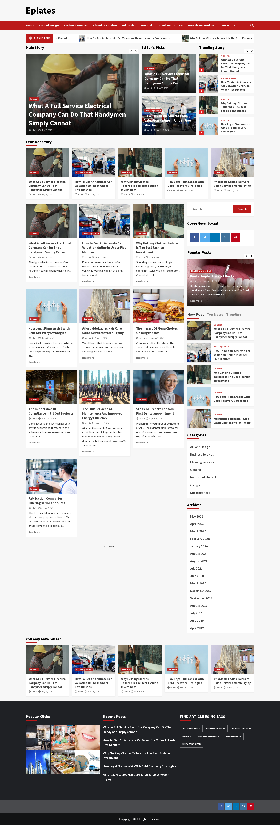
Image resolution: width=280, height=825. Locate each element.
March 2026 (198, 531)
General (146, 25)
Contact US (227, 25)
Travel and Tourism (170, 25)
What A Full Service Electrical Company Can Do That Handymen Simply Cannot (77, 114)
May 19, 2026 (46, 130)
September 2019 (201, 598)
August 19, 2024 (155, 418)
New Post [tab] (195, 314)
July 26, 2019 (208, 281)
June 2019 (197, 620)
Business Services (76, 25)
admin (34, 130)
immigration (198, 485)
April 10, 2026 (163, 130)
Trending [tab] (234, 314)
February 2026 (200, 538)
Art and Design (49, 25)
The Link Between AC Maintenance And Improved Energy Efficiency (102, 413)
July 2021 (196, 568)
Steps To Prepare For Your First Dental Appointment (155, 411)
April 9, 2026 (139, 194)
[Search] (252, 25)
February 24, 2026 (156, 338)
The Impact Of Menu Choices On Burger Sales (157, 330)
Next (111, 546)
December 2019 (200, 590)
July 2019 (196, 613)
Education (129, 25)
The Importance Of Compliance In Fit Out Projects (51, 411)
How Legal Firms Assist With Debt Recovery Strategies (235, 106)
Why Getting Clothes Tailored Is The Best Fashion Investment (185, 38)
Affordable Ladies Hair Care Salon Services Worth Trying (235, 127)
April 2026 (197, 524)
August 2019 (198, 605)
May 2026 (196, 516)
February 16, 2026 (48, 418)
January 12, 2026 (102, 423)
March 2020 (198, 583)
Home (30, 25)
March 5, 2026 (232, 190)
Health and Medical (201, 25)
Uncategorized (153, 110)
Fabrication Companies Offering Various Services (47, 500)
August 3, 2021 (47, 508)
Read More (34, 277)
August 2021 (198, 561)
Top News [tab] (215, 314)
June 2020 (197, 576)
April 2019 (197, 628)
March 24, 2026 (186, 190)
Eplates (40, 10)
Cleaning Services (105, 25)
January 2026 (199, 546)
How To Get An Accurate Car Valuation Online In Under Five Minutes (86, 38)
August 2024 (198, 553)
